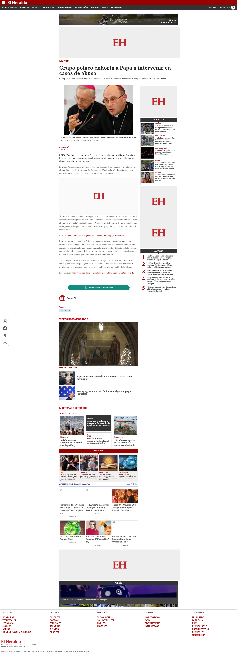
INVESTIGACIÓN (152, 617)
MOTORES (102, 626)
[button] (5, 321)
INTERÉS (54, 612)
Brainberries (72, 516)
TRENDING (55, 626)
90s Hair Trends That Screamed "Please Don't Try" (97, 539)
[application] (98, 344)
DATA (147, 620)
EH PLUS (149, 612)
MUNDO (6, 629)
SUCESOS (6, 626)
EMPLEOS (101, 623)
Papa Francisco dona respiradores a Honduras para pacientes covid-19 (103, 272)
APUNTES (54, 632)
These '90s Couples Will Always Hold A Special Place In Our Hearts (124, 508)
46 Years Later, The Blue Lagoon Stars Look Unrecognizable (124, 539)
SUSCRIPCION (199, 635)
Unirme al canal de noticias (100, 288)
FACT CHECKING (152, 623)
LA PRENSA (197, 620)
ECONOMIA (8, 623)
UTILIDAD (102, 612)
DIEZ (194, 623)
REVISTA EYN (198, 632)
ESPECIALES (55, 623)
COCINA (54, 620)
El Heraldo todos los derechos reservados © (19, 645)
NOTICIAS (7, 612)
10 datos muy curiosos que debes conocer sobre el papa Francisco (94, 235)
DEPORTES (55, 617)
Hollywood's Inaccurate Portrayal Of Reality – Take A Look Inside (97, 508)
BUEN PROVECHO (200, 629)
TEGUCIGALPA (9, 620)
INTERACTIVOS (152, 626)
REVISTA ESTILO (199, 626)
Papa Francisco (65, 310)
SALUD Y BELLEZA (105, 620)
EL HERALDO (198, 617)
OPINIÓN (54, 629)
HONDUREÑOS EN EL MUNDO (16, 632)
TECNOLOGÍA (103, 617)
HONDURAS (8, 617)
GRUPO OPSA (198, 612)
